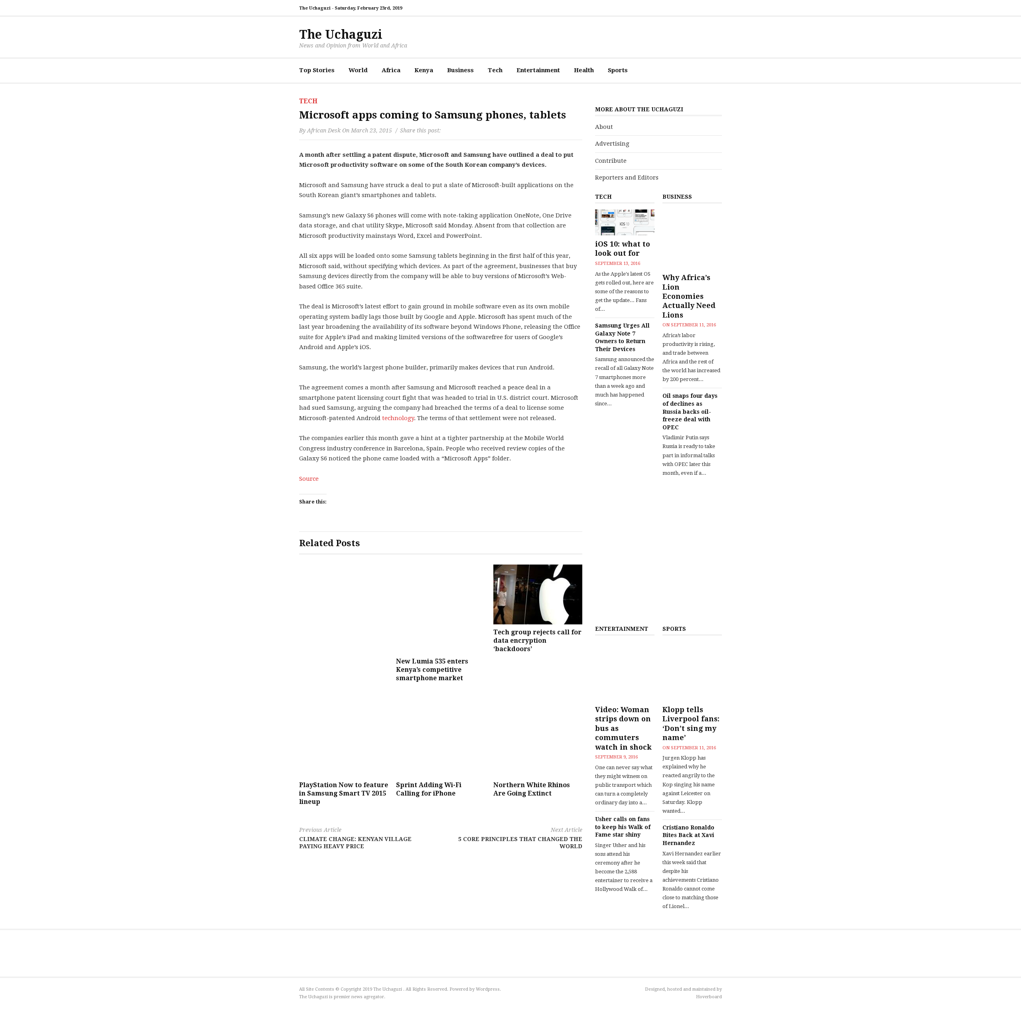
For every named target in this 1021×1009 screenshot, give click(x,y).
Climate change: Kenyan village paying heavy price (355, 838)
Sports (618, 70)
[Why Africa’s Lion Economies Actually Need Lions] (692, 239)
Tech (495, 70)
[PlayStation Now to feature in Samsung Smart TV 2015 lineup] (343, 732)
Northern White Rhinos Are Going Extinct (531, 789)
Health (584, 70)
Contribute (611, 160)
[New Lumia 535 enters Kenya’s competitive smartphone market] (440, 609)
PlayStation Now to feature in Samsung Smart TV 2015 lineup (343, 793)
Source (309, 478)
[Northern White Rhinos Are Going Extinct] (537, 732)
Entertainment (538, 70)
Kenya (423, 70)
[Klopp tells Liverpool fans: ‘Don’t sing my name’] (692, 671)
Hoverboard (709, 996)
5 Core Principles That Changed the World (520, 838)
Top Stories (317, 70)
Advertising (612, 143)
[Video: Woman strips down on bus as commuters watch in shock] (624, 671)
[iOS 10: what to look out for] (624, 222)
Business (460, 70)
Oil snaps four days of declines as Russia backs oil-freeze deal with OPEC (689, 411)
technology (398, 418)
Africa (391, 70)
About (604, 126)
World (358, 70)
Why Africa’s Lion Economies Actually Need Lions (688, 296)
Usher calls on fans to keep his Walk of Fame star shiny (622, 827)
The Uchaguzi (340, 34)
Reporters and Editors (626, 177)
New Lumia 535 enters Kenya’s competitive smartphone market (432, 670)
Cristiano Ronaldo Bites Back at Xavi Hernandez (688, 835)
